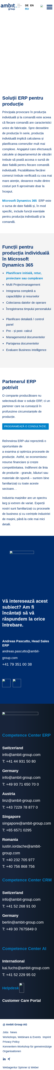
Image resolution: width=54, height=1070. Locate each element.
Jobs (5, 1032)
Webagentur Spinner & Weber (21, 1067)
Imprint (47, 1037)
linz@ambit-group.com (21, 800)
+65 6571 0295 (19, 830)
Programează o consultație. (25, 426)
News (13, 1032)
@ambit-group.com (28, 922)
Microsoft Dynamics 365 (19, 200)
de (26, 5)
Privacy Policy (11, 1041)
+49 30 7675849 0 (21, 929)
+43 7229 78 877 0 (22, 807)
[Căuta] (42, 7)
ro (27, 8)
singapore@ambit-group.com (26, 823)
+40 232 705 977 (20, 860)
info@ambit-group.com (21, 755)
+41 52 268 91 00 (21, 906)
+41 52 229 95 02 (21, 975)
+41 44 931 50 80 (20, 761)
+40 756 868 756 (20, 866)
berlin (7, 922)
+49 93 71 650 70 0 (22, 784)
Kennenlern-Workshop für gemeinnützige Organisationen (27, 1049)
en (32, 5)
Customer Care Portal (21, 1000)
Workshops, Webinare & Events (22, 1037)
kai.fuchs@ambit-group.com (26, 968)
